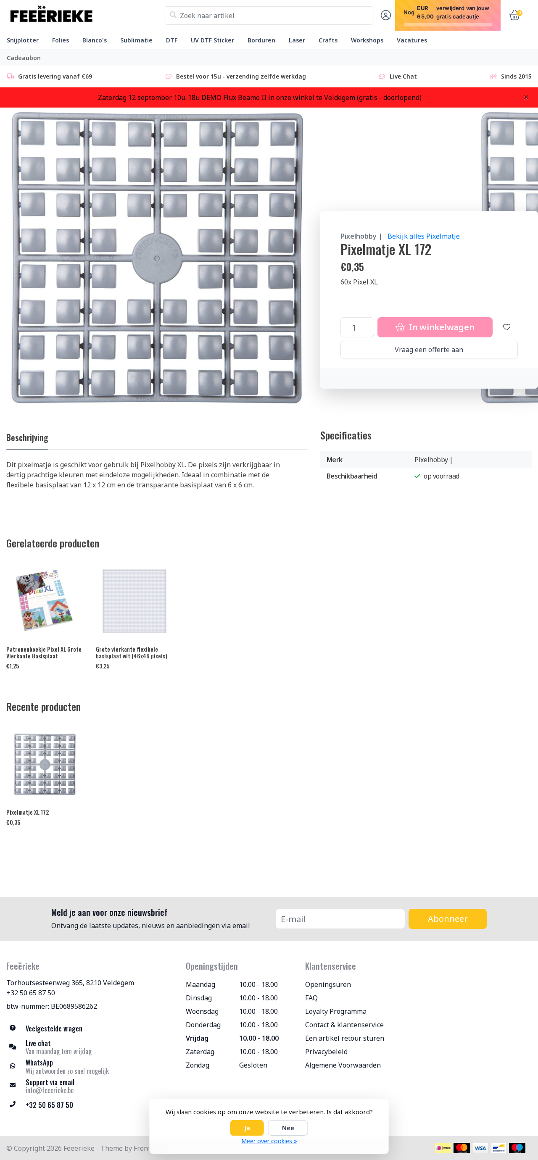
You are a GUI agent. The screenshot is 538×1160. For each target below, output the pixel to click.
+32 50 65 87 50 (30, 992)
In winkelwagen (440, 327)
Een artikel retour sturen (344, 1038)
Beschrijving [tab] (27, 437)
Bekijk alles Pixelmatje (424, 236)
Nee (288, 1128)
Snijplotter (23, 40)
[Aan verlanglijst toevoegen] (507, 327)
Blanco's (94, 40)
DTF (171, 40)
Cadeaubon (24, 58)
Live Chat (403, 76)
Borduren (261, 40)
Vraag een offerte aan (429, 349)
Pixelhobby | (361, 236)
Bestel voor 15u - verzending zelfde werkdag (241, 76)
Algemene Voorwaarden (343, 1065)
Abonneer (448, 918)
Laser (297, 40)
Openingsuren (328, 984)
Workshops (367, 40)
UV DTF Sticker (212, 40)
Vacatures (412, 40)
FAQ (311, 997)
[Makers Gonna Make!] (85, 15)
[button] (384, 15)
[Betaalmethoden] (443, 1148)
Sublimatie (136, 40)
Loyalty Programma (336, 1011)
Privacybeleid (326, 1051)
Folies (60, 40)
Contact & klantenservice (344, 1024)
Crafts (328, 40)
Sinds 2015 (516, 76)
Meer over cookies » (269, 1141)
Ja (247, 1128)
